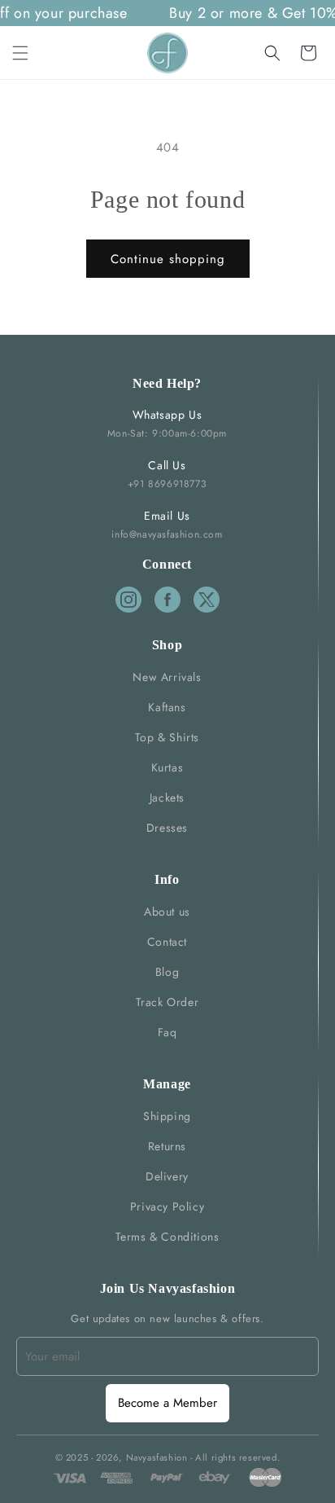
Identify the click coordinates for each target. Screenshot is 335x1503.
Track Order (167, 1002)
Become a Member (167, 1403)
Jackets (167, 797)
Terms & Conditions (167, 1236)
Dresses (167, 828)
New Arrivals (167, 677)
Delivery (167, 1176)
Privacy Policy (167, 1206)
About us (167, 911)
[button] (20, 53)
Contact (167, 942)
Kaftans (166, 707)
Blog (167, 972)
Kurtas (167, 767)
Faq (167, 1032)
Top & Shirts (167, 737)
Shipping (167, 1116)
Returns (167, 1146)
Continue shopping (168, 259)
